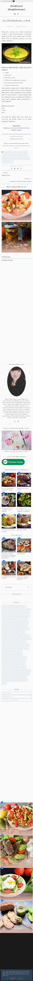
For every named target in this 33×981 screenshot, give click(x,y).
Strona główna (7, 693)
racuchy (11, 664)
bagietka (23, 606)
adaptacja (6, 152)
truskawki (9, 673)
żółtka (11, 161)
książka (13, 648)
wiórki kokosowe (25, 673)
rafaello (17, 664)
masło (4, 155)
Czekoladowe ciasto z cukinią (23, 489)
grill (17, 635)
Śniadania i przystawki (24, 158)
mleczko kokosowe (17, 654)
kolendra (19, 152)
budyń (10, 619)
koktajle (5, 644)
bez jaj (21, 609)
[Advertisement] (16, 312)
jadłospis (11, 638)
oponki (18, 657)
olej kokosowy (6, 657)
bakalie (10, 609)
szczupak (10, 670)
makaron (9, 651)
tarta (28, 670)
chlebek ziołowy (11, 622)
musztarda (10, 155)
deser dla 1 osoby (25, 628)
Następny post (6, 175)
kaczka (23, 638)
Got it (21, 978)
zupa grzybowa (6, 680)
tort (4, 673)
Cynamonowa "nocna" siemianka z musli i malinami (7, 510)
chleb (4, 622)
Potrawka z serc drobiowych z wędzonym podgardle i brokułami (23, 510)
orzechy (24, 657)
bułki (15, 619)
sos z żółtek (14, 158)
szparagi (17, 670)
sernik (14, 667)
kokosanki (23, 641)
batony (15, 609)
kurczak (19, 648)
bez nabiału (26, 612)
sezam (4, 670)
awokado (12, 606)
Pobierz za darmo (7, 696)
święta (4, 683)
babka (17, 606)
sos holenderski (6, 158)
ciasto (26, 622)
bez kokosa (27, 609)
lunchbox (25, 648)
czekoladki (24, 625)
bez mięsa (12, 612)
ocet (15, 155)
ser (9, 667)
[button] (8, 13)
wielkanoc (16, 673)
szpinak (23, 670)
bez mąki (19, 612)
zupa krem (14, 680)
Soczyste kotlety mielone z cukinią (8, 530)
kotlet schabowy (25, 644)
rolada (23, 664)
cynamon (5, 625)
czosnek (16, 628)
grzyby (21, 635)
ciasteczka (20, 622)
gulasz (27, 635)
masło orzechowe (7, 654)
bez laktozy (5, 612)
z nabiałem (5, 161)
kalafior (5, 641)
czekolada (17, 625)
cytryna (12, 152)
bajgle (4, 609)
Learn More (12, 978)
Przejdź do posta (16, 218)
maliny (14, 651)
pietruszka (21, 155)
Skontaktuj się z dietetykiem (10, 700)
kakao (29, 638)
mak (3, 651)
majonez (25, 152)
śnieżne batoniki (23, 680)
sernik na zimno (21, 667)
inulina (4, 638)
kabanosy (17, 638)
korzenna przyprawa (14, 644)
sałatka (4, 667)
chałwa (20, 619)
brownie (5, 619)
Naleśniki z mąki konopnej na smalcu (20, 181)
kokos (17, 641)
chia (26, 619)
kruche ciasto (6, 648)
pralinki (5, 664)
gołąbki (11, 635)
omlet (13, 657)
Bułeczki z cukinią (22, 530)
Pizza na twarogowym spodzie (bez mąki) (7, 489)
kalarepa (11, 641)
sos (26, 155)
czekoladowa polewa (7, 628)
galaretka (5, 635)
